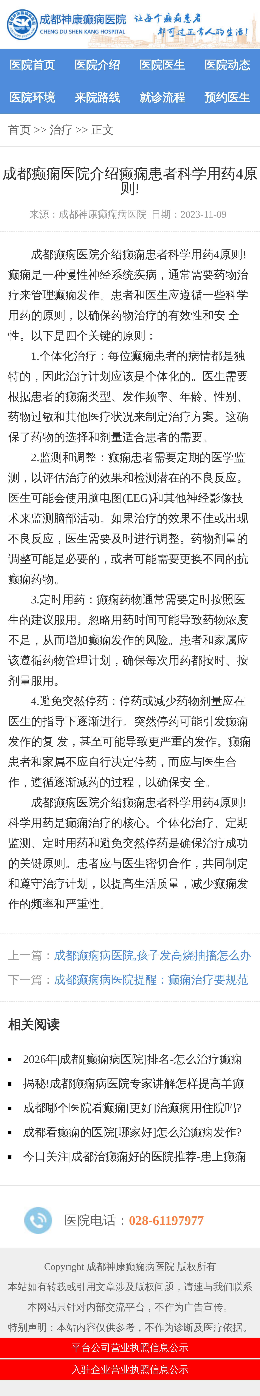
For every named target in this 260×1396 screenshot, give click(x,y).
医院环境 (32, 97)
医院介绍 (97, 65)
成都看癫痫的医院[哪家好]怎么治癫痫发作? (132, 1132)
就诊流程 (162, 97)
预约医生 (227, 97)
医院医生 (162, 65)
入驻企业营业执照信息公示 (130, 1369)
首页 (19, 130)
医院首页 (32, 65)
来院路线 (97, 97)
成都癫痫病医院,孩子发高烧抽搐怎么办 (152, 955)
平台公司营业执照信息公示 (130, 1347)
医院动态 (227, 65)
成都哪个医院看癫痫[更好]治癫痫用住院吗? (132, 1108)
